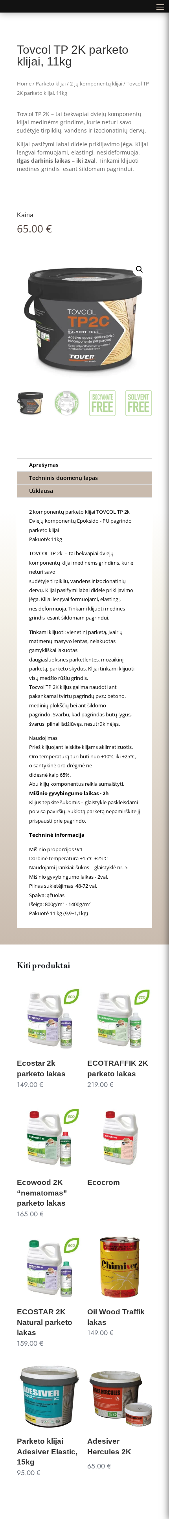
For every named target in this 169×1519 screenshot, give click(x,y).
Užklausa (41, 490)
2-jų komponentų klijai (96, 83)
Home (24, 83)
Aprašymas (44, 465)
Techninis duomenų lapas (63, 478)
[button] (139, 269)
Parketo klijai (51, 83)
